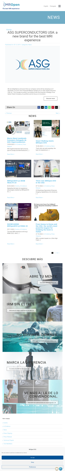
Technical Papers (9, 440)
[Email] (56, 107)
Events (17, 186)
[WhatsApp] (49, 107)
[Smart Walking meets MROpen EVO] (47, 128)
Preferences (32, 467)
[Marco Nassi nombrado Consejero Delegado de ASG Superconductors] (18, 127)
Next (57, 113)
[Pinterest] (53, 107)
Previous (9, 113)
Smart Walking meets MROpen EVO (44, 128)
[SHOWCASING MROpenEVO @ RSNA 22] (18, 212)
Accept (32, 457)
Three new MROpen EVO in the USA (44, 168)
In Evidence (18, 144)
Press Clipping (8, 433)
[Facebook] (39, 107)
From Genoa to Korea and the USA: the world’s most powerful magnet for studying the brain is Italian (44, 212)
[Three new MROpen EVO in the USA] (47, 168)
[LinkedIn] (46, 107)
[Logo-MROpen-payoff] (11, 2)
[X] (42, 107)
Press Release (8, 437)
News (30, 44)
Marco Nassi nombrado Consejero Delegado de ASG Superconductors (15, 127)
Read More (10, 154)
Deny (32, 462)
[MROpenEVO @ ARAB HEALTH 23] (18, 168)
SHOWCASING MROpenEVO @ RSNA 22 (17, 225)
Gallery (21, 127)
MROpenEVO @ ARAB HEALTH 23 (15, 168)
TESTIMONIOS (8, 444)
